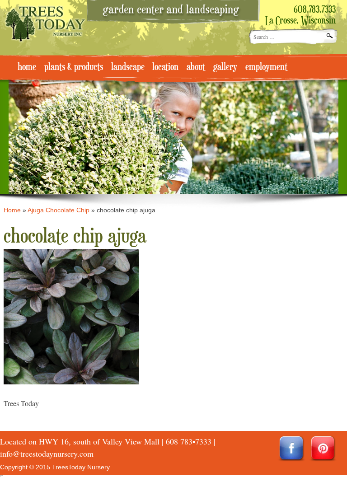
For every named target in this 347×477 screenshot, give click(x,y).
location (165, 67)
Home (12, 210)
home (27, 67)
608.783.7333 (315, 10)
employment (266, 67)
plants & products (73, 67)
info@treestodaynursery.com (47, 453)
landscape (128, 67)
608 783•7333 (188, 441)
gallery (225, 67)
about (196, 67)
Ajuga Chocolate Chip (58, 210)
